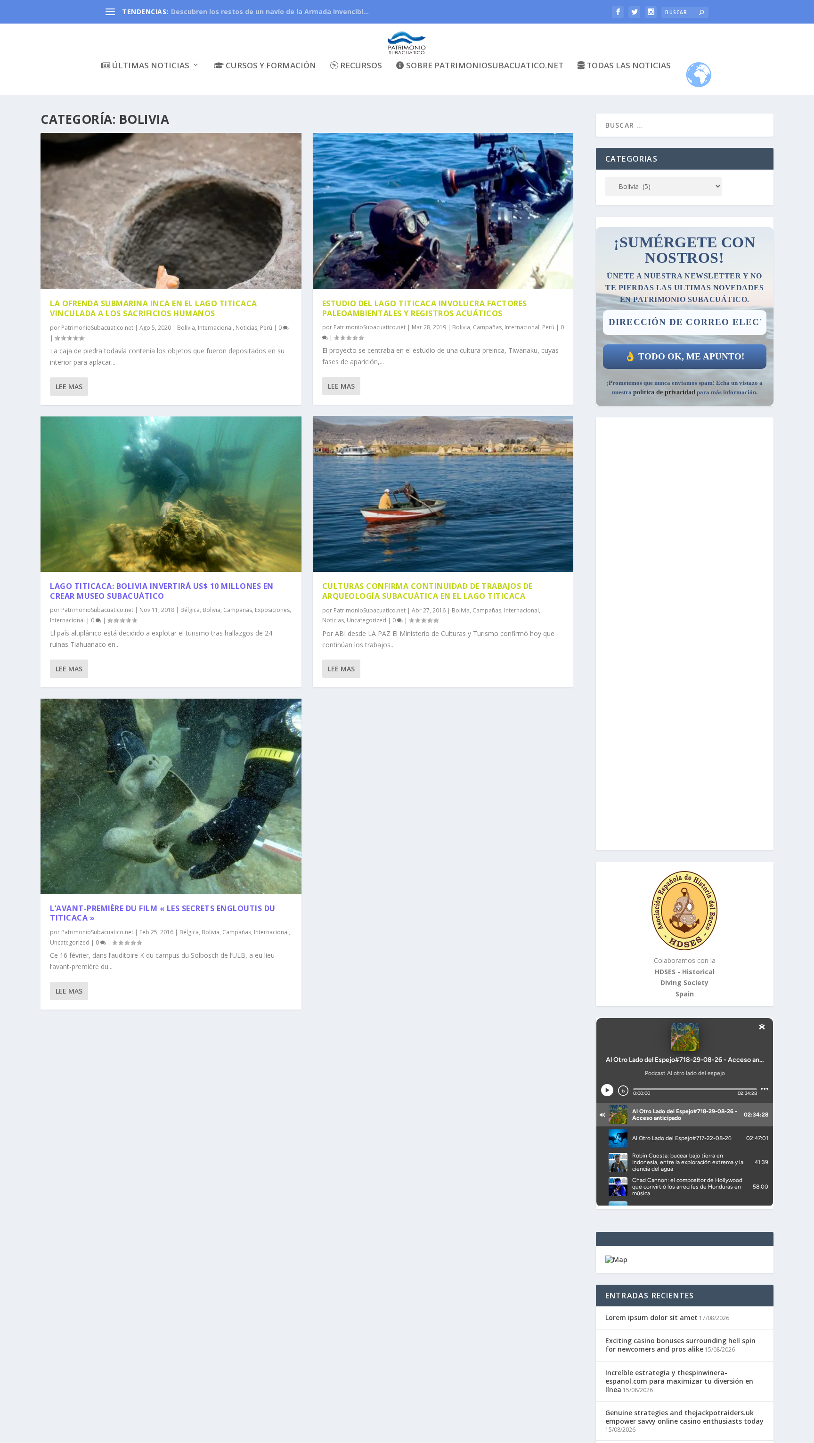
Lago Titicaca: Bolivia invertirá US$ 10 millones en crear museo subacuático (162, 591)
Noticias (246, 328)
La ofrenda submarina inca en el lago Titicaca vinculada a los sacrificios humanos (153, 308)
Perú (266, 328)
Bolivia (186, 328)
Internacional (215, 328)
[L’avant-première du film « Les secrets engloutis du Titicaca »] (171, 796)
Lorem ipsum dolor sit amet (651, 1317)
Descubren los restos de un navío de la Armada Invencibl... (270, 11)
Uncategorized (70, 942)
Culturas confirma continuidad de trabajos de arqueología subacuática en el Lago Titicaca (427, 591)
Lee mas (69, 386)
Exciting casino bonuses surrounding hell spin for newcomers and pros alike (680, 1344)
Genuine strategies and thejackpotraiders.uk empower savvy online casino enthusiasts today (684, 1417)
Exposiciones (272, 610)
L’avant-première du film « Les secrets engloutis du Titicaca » (163, 913)
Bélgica (190, 610)
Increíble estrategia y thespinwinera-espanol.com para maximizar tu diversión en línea (679, 1381)
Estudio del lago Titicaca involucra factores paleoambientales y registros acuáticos (424, 308)
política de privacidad (664, 392)
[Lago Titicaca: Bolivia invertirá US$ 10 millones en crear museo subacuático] (171, 494)
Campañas (237, 610)
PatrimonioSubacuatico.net (97, 328)
